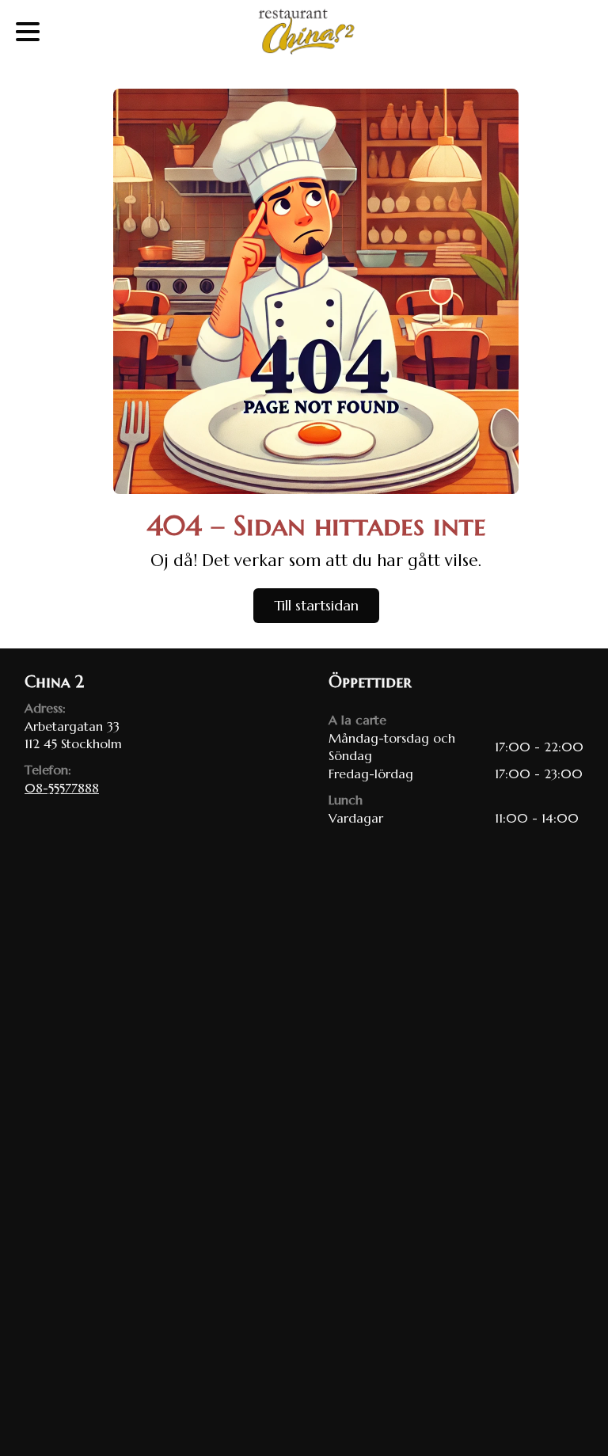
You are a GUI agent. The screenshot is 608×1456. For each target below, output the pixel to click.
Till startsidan (316, 605)
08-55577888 (62, 788)
